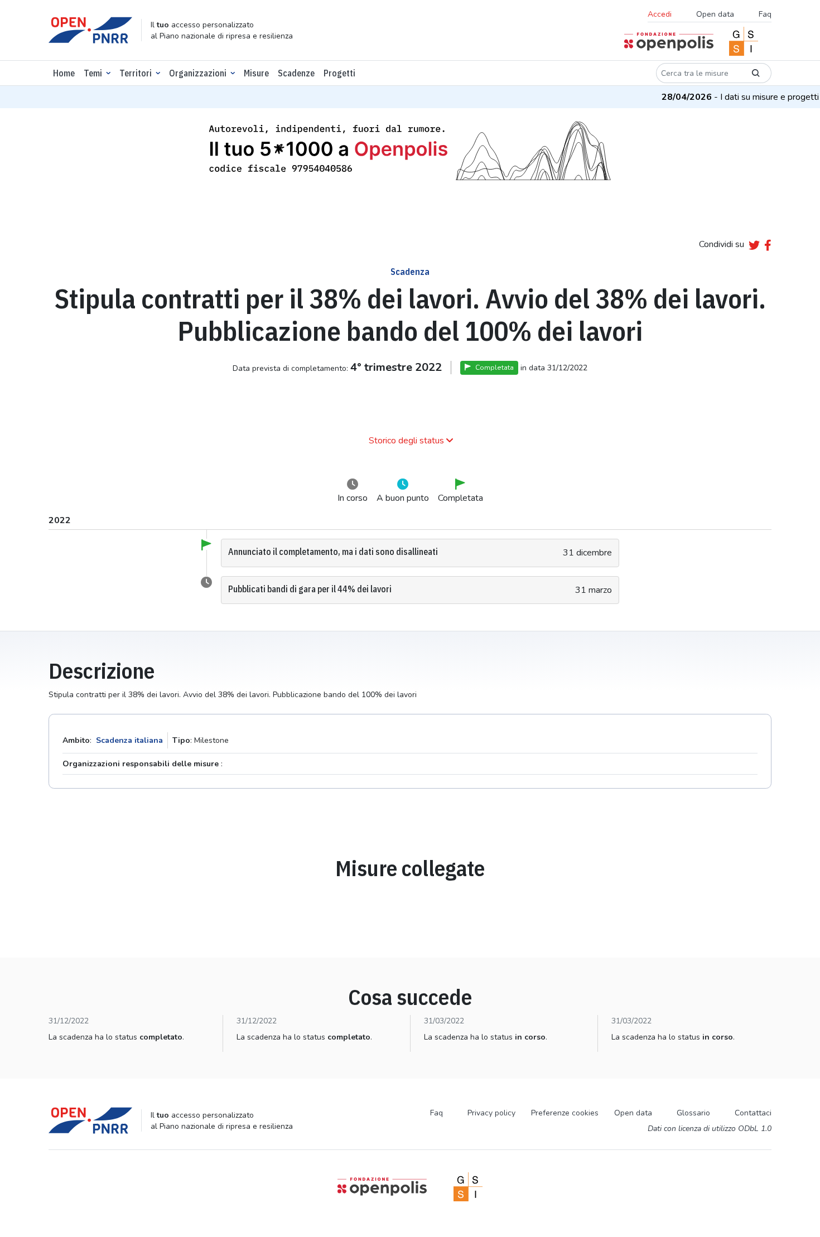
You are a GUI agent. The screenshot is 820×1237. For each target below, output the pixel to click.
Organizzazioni (197, 73)
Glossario (693, 1113)
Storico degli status (406, 440)
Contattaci (753, 1113)
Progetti (339, 73)
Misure (256, 73)
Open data (715, 14)
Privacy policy (491, 1113)
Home (64, 73)
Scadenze (296, 73)
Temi (93, 73)
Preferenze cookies (565, 1113)
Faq (765, 14)
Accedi (660, 14)
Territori (135, 73)
